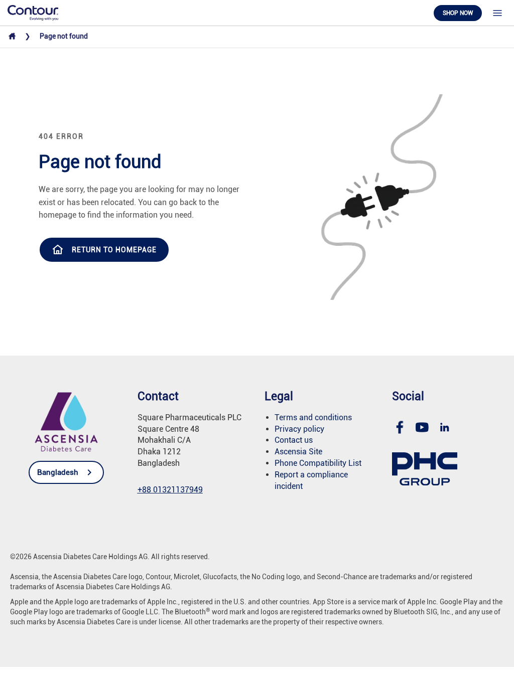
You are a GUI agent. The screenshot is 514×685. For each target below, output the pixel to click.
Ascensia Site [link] (298, 451)
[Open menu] (497, 13)
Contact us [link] (294, 440)
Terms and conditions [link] (313, 417)
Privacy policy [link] (299, 429)
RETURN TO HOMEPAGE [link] (114, 250)
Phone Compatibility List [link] (318, 463)
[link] (33, 12)
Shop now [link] (458, 13)
